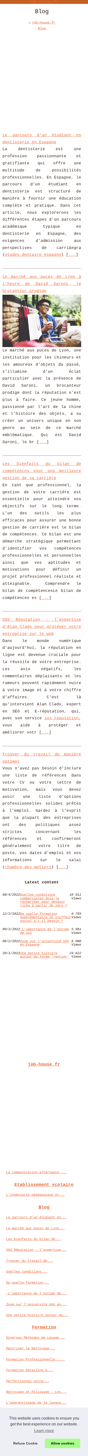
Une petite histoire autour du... (37, 1315)
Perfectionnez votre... (27, 1381)
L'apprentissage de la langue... (36, 1403)
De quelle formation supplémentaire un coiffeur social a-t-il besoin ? (45, 917)
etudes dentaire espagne (33, 255)
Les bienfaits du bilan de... (33, 1239)
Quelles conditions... (26, 1272)
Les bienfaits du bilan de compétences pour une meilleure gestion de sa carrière (41, 471)
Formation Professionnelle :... (35, 1359)
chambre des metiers (28, 867)
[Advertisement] (44, 78)
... (72, 255)
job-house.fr (43, 22)
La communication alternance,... (36, 1172)
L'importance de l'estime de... (36, 1293)
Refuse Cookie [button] (25, 1443)
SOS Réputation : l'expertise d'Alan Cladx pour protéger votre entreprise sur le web (41, 627)
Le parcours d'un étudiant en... (36, 1217)
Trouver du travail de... (29, 1261)
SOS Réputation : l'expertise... (36, 1250)
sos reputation (61, 718)
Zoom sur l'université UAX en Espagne (44, 943)
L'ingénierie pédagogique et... (35, 1195)
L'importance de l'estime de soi (44, 931)
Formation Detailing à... (29, 1370)
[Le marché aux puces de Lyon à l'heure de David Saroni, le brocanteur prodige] (41, 321)
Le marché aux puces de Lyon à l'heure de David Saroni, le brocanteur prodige (41, 284)
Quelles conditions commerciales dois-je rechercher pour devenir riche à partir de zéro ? (43, 900)
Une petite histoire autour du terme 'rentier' (44, 955)
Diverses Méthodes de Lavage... (35, 1338)
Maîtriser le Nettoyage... (30, 1348)
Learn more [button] (44, 1431)
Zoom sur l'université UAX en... (36, 1304)
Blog (42, 28)
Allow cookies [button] (62, 1443)
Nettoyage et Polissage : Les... (36, 1392)
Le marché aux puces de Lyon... (35, 1228)
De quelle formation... (27, 1283)
